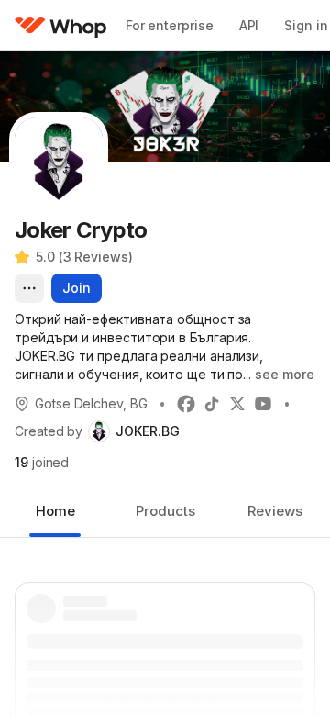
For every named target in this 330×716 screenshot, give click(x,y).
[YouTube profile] (263, 404)
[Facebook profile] (186, 404)
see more (284, 374)
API (249, 25)
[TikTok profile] (212, 404)
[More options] (29, 288)
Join (76, 288)
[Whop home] (61, 25)
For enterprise (170, 25)
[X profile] (237, 404)
